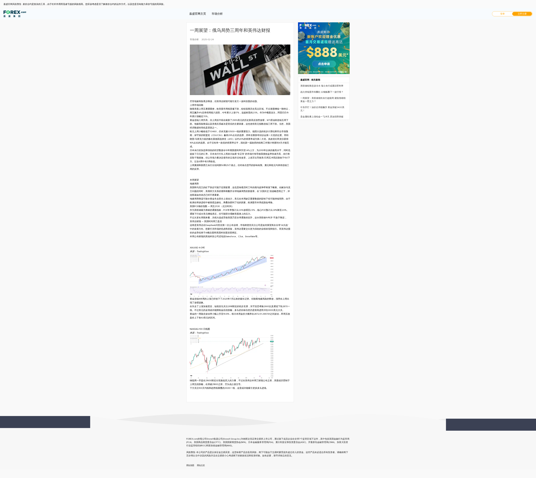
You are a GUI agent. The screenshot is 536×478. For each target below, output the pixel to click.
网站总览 (201, 465)
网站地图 (190, 465)
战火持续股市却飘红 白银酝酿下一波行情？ (321, 92)
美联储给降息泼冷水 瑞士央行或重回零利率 (321, 86)
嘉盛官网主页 (197, 13)
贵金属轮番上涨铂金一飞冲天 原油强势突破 (321, 117)
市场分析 (217, 13)
